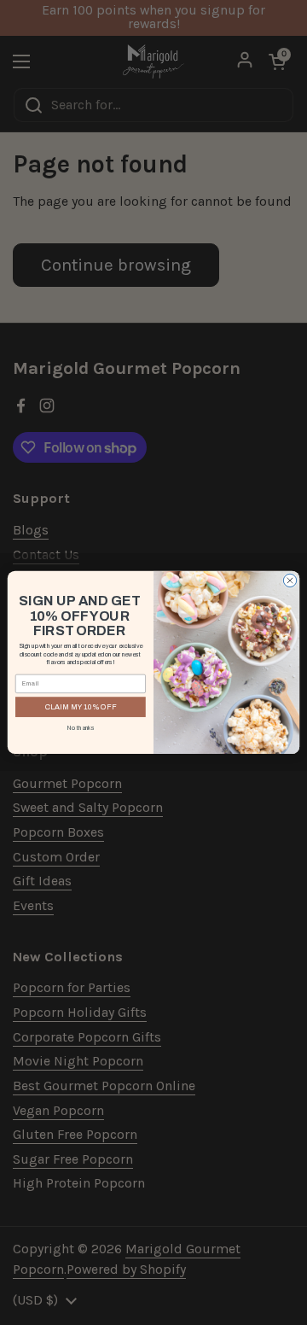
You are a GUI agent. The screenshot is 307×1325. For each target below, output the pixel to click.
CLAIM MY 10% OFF (80, 707)
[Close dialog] (289, 581)
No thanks (81, 728)
